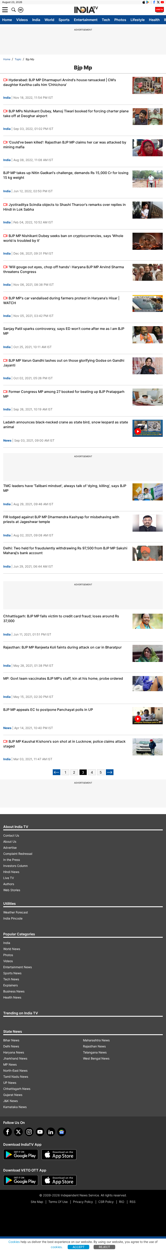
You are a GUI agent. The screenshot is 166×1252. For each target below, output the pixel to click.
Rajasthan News (94, 1046)
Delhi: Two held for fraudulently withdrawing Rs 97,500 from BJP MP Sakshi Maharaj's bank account (65, 550)
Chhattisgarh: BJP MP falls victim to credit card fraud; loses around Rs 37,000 (61, 618)
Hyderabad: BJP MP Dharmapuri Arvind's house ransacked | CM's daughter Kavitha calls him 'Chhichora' (59, 82)
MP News (10, 1064)
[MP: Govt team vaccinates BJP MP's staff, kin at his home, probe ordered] (147, 684)
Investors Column (15, 866)
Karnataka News (15, 1107)
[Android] (147, 2)
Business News (13, 991)
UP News (9, 1082)
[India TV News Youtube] (162, 2)
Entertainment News (17, 967)
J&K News (10, 1101)
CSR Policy (106, 1202)
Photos (120, 20)
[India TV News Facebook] (154, 2)
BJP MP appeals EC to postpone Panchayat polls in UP (48, 709)
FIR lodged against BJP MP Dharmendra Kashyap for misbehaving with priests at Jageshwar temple (61, 519)
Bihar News (11, 1040)
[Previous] (56, 772)
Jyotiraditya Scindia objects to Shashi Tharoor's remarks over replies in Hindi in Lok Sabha (64, 206)
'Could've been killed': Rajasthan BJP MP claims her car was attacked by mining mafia (64, 144)
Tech (106, 20)
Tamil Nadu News (15, 1076)
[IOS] (143, 2)
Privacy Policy (83, 1202)
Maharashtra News (96, 1040)
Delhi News (11, 1046)
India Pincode (12, 918)
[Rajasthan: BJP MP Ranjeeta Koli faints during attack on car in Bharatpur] (147, 653)
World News (11, 949)
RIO (121, 1202)
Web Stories (11, 890)
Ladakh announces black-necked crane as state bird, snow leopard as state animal (65, 424)
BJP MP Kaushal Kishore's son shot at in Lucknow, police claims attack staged (64, 743)
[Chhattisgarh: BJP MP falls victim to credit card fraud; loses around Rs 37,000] (147, 622)
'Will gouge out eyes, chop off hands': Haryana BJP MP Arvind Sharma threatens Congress (63, 269)
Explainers (10, 985)
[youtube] (40, 1132)
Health (154, 20)
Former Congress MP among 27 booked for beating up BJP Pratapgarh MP (63, 394)
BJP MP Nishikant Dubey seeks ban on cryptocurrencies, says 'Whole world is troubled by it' (63, 238)
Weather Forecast (15, 912)
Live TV (8, 878)
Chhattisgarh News (16, 1089)
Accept (79, 1247)
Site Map (37, 1202)
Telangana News (95, 1052)
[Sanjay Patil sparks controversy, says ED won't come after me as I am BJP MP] (147, 334)
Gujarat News (12, 1095)
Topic (18, 59)
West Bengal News (96, 1058)
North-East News (15, 1070)
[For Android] (20, 1180)
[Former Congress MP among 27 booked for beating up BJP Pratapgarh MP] (147, 397)
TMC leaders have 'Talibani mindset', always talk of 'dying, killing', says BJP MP (64, 488)
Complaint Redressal (17, 853)
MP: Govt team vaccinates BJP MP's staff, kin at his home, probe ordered (63, 678)
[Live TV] (159, 10)
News (7, 440)
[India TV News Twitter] (158, 2)
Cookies (14, 1242)
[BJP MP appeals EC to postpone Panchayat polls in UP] (147, 715)
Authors (8, 884)
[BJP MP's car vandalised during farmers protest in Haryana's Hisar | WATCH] (147, 303)
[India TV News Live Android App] (20, 1154)
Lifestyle (138, 20)
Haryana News (13, 1052)
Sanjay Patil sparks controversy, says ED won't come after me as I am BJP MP (63, 331)
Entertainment (85, 20)
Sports (64, 20)
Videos (22, 20)
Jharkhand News (15, 1058)
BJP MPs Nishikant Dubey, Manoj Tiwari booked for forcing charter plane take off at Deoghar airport (66, 113)
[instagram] (29, 1132)
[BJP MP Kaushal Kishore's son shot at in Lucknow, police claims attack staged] (147, 746)
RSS (133, 1202)
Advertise (10, 847)
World (49, 20)
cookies (56, 1247)
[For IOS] (59, 1180)
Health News (12, 997)
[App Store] (59, 1154)
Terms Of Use (58, 1202)
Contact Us (11, 835)
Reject (104, 1247)
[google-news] (61, 1132)
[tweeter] (18, 1132)
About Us (9, 841)
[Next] (109, 772)
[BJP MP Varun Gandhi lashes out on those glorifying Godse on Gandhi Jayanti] (147, 365)
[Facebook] (7, 1132)
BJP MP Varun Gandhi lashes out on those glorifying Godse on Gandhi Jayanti (63, 362)
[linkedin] (50, 1132)
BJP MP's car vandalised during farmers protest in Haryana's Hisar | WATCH (61, 300)
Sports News (12, 973)
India (36, 20)
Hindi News (11, 872)
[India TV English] (86, 9)
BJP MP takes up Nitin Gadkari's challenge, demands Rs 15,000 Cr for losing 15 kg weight (65, 175)
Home (7, 20)
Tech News (11, 979)
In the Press (11, 860)
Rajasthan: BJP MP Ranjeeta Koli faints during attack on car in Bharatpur (62, 647)
